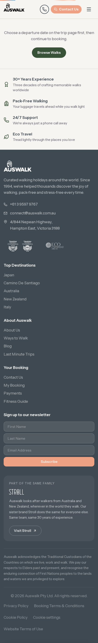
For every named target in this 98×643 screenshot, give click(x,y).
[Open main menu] (88, 9)
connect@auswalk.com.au (33, 213)
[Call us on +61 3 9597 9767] (44, 9)
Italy (7, 307)
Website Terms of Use (23, 629)
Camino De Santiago (22, 283)
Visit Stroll (22, 530)
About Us (12, 330)
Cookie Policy (16, 617)
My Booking (14, 385)
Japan (9, 275)
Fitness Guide (16, 401)
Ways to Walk (16, 338)
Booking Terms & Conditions (59, 606)
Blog (8, 346)
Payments (13, 393)
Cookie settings (46, 617)
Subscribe (49, 461)
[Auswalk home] (14, 9)
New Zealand (15, 299)
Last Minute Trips (19, 354)
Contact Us (68, 9)
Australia (11, 291)
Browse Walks (49, 52)
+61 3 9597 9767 (24, 204)
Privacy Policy (16, 606)
